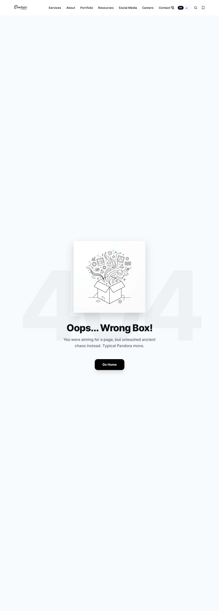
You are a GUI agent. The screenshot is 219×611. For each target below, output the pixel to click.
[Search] (195, 8)
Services (55, 7)
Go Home (109, 365)
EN (180, 8)
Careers (148, 7)
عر (187, 8)
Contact (164, 7)
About (70, 7)
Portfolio (86, 7)
